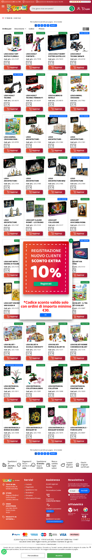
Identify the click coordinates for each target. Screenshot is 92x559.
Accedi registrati (52, 484)
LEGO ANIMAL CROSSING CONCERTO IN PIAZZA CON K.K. (77, 99)
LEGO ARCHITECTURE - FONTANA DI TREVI (56, 139)
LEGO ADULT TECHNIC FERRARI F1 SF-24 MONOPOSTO (34, 98)
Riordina (49, 487)
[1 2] (73, 63)
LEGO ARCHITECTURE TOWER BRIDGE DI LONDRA (11, 224)
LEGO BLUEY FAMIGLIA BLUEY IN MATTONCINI (56, 347)
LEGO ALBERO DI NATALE (55, 96)
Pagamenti (30, 487)
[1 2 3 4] (51, 146)
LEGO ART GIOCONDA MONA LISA (77, 222)
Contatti (29, 484)
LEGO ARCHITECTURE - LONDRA (11, 181)
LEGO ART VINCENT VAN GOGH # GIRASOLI (12, 305)
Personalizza (33, 555)
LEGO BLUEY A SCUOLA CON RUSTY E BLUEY (34, 347)
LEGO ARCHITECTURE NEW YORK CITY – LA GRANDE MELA (56, 182)
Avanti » (53, 25)
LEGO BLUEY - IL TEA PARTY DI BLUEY (79, 304)
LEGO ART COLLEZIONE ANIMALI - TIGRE (55, 222)
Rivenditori (30, 492)
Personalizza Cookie (53, 490)
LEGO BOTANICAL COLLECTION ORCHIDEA (11, 388)
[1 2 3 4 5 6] (73, 188)
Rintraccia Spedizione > (54, 521)
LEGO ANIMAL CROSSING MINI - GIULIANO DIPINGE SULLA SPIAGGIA (12, 140)
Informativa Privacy (33, 498)
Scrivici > (50, 511)
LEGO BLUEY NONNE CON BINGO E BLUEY (78, 345)
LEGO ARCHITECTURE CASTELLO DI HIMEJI (34, 181)
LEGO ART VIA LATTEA (76, 262)
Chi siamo (29, 495)
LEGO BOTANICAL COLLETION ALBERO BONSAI (34, 388)
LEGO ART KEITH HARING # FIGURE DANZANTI (11, 264)
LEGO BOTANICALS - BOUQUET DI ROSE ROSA (56, 430)
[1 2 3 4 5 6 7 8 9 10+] (29, 354)
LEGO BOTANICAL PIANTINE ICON (77, 387)
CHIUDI (90, 547)
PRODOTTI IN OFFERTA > (11, 518)
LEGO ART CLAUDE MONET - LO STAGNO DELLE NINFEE (34, 222)
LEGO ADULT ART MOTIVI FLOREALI (11, 55)
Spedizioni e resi (31, 490)
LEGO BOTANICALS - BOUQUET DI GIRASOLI (34, 430)
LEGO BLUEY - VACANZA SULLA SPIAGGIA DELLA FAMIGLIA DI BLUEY (12, 348)
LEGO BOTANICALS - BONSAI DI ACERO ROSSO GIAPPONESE (12, 430)
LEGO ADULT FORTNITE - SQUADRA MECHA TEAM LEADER (33, 57)
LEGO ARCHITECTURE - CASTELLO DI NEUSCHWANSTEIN (34, 140)
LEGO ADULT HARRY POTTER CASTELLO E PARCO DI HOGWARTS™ (56, 57)
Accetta (59, 555)
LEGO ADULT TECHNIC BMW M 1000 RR (77, 56)
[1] (29, 63)
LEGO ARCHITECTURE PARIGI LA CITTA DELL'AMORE (77, 182)
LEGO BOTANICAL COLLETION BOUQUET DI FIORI (56, 388)
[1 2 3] (7, 63)
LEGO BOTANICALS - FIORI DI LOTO (78, 429)
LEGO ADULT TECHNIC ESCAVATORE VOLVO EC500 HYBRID (12, 99)
